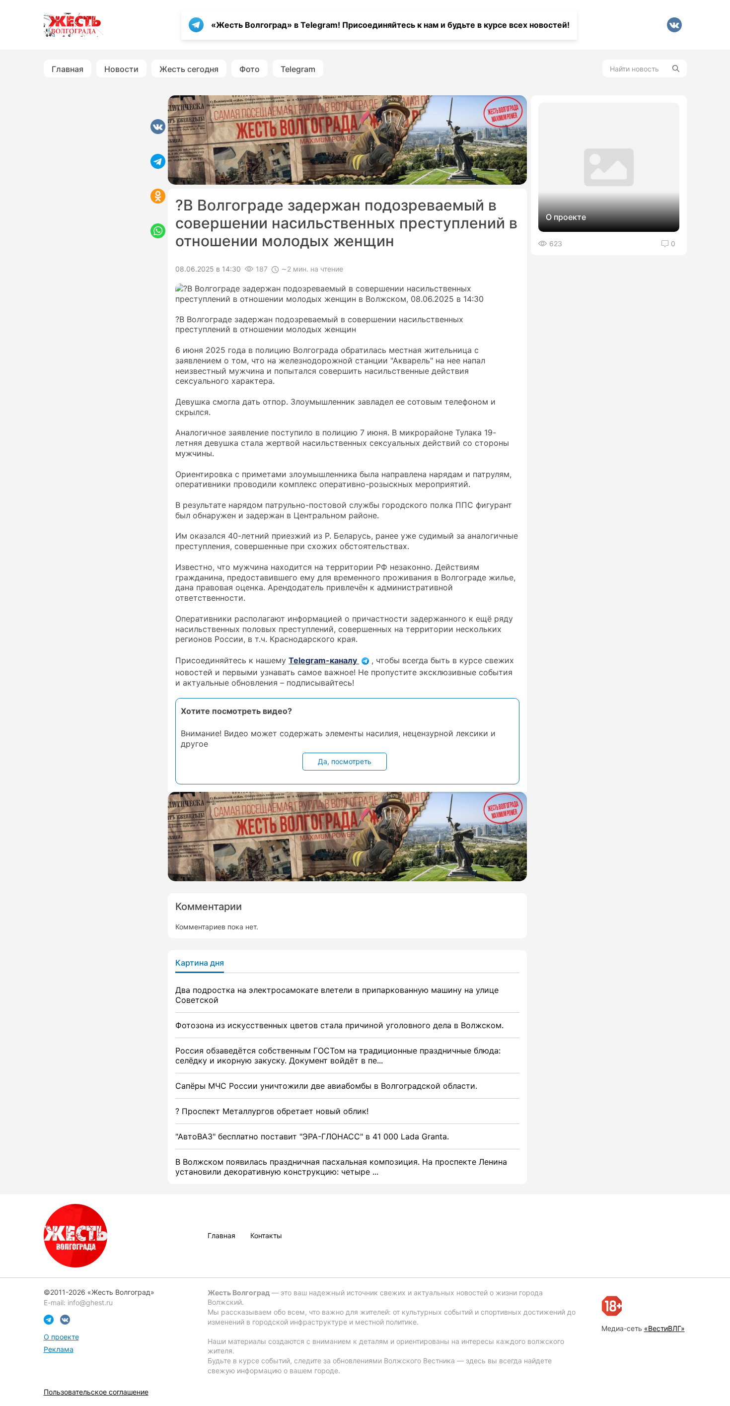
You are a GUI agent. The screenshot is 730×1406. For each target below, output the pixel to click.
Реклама (58, 1349)
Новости (121, 69)
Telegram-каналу (324, 660)
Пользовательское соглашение (96, 1392)
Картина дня (199, 963)
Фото (249, 69)
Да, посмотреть (344, 761)
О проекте (61, 1337)
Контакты (266, 1235)
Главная (67, 69)
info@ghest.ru (90, 1302)
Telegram (298, 69)
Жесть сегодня (189, 69)
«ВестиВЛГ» (664, 1328)
